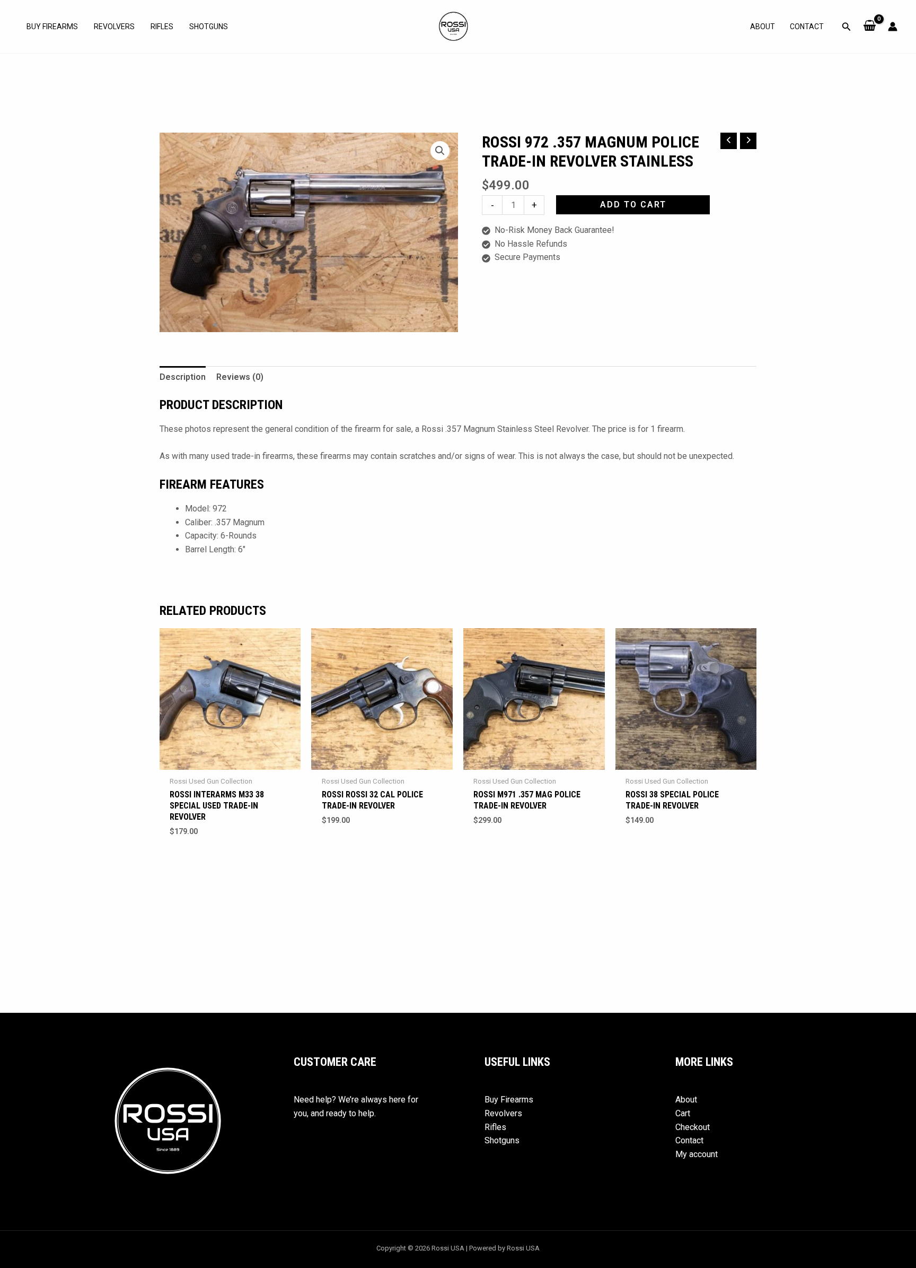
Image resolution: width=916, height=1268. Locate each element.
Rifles (162, 26)
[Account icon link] (892, 26)
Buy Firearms (52, 26)
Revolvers (114, 26)
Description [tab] (183, 377)
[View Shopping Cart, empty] (869, 26)
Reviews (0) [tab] (239, 377)
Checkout (692, 1127)
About (762, 26)
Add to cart (633, 204)
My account (696, 1154)
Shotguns (208, 26)
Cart (682, 1113)
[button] (846, 26)
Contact (807, 26)
